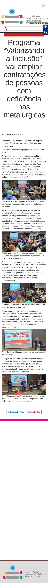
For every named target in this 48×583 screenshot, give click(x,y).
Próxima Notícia (33, 412)
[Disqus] (24, 457)
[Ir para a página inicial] (24, 13)
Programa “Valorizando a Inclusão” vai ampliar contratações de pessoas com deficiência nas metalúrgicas (24, 82)
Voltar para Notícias (16, 412)
